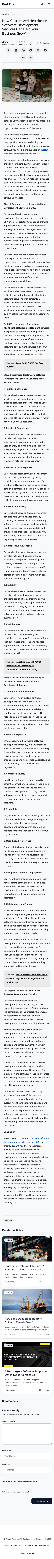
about (22, 1553)
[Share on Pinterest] (38, 50)
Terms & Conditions (14, 1545)
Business (15, 14)
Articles (5, 14)
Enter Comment (8, 1421)
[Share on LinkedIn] (16, 50)
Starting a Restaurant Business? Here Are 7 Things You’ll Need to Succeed (24, 1269)
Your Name (6, 1451)
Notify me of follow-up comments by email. (20, 1481)
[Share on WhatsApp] (23, 50)
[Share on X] (9, 50)
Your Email (6, 1464)
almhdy (6, 42)
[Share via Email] (23, 57)
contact (30, 1553)
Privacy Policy (31, 1545)
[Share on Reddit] (31, 50)
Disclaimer (44, 1545)
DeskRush (8, 4)
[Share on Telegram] (45, 50)
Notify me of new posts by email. (15, 1492)
